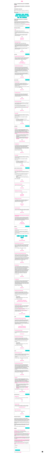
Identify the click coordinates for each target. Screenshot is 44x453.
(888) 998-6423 (22, 262)
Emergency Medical (18, 14)
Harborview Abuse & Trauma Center (19, 243)
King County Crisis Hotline (18, 101)
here (24, 426)
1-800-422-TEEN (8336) (22, 391)
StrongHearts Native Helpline (18, 304)
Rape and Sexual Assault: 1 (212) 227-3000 (22, 301)
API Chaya (16, 228)
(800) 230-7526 (22, 212)
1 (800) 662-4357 (22, 222)
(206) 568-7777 (22, 152)
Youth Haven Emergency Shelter (19, 363)
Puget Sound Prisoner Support (18, 330)
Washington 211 (17, 396)
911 (22, 1)
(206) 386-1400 (22, 51)
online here (21, 398)
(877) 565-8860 (22, 123)
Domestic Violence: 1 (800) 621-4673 (22, 300)
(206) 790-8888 (22, 194)
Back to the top (27, 27)
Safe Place (16, 377)
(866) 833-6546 (22, 360)
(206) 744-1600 (22, 250)
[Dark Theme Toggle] (42, 451)
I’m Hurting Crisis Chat (17, 92)
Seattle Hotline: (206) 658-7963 (22, 326)
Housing (23, 14)
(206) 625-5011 (27, 24)
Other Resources (24, 17)
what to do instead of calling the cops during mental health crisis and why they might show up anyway (22, 440)
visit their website (20, 308)
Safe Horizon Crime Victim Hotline (19, 290)
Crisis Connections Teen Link (18, 352)
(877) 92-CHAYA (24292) (22, 240)
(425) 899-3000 (22, 181)
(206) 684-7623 (22, 413)
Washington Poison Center (18, 198)
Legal (18, 17)
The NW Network (17, 279)
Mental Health (26, 14)
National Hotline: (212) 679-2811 (22, 327)
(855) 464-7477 (22, 195)
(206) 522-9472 (22, 276)
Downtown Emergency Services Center (19, 56)
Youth (20, 17)
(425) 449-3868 (22, 374)
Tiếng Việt (22, 237)
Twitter (15, 443)
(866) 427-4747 (22, 89)
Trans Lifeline (16, 113)
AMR (15, 29)
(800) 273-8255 (22, 98)
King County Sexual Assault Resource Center (20, 253)
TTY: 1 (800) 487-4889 (22, 223)
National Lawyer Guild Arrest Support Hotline (20, 318)
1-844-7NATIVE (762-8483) (22, 313)
